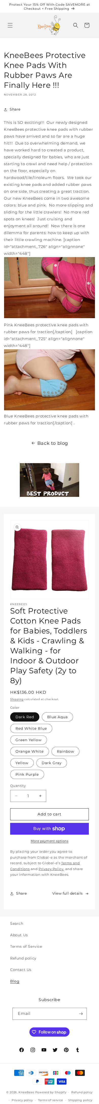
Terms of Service (26, 946)
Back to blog (52, 443)
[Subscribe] (81, 1014)
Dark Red (24, 717)
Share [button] (15, 109)
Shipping (17, 699)
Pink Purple (27, 774)
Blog (14, 981)
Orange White (29, 751)
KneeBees (26, 1092)
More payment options (49, 841)
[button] (10, 25)
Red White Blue (31, 728)
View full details (67, 893)
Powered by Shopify (51, 1092)
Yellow (21, 763)
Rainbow (65, 751)
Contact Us (20, 969)
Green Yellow (28, 740)
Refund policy (23, 958)
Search (16, 923)
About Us (19, 935)
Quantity (18, 786)
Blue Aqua (57, 717)
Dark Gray (52, 763)
